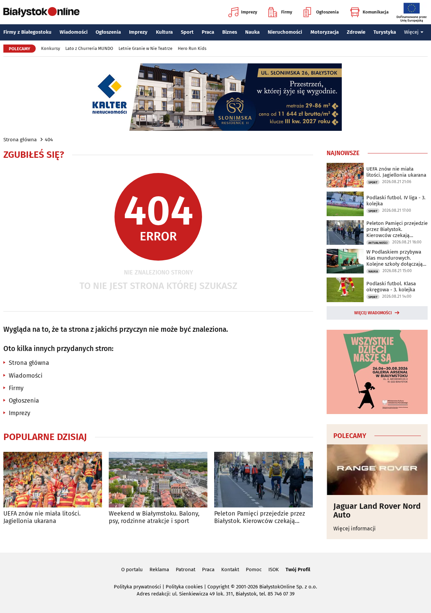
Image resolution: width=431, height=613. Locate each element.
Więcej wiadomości (373, 313)
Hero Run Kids (192, 48)
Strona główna (20, 140)
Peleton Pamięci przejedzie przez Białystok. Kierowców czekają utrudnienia (259, 517)
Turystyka (384, 32)
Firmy (286, 11)
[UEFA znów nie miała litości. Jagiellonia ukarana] (52, 479)
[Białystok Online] (41, 12)
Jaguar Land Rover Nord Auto (377, 511)
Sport (187, 32)
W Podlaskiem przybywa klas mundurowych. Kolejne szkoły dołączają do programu (394, 258)
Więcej (411, 32)
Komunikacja (376, 11)
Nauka (252, 32)
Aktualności (378, 242)
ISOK (273, 569)
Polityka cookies (184, 587)
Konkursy (50, 48)
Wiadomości (74, 32)
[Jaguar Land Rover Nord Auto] (377, 469)
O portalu (132, 569)
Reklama (159, 569)
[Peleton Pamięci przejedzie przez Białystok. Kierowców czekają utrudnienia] (263, 479)
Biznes (229, 32)
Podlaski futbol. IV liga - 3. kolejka (396, 201)
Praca (208, 32)
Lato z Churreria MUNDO (89, 48)
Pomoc (254, 569)
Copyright (218, 587)
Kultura (164, 32)
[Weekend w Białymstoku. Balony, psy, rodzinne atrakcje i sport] (158, 479)
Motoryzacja (324, 32)
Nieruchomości (285, 32)
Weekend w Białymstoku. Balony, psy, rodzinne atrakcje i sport (154, 517)
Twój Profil (298, 569)
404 (49, 140)
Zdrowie (356, 32)
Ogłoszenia (327, 11)
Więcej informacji (354, 528)
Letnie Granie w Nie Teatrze (145, 48)
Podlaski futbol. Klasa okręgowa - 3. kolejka (391, 287)
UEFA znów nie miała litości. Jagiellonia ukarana (41, 517)
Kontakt (230, 569)
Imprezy (249, 11)
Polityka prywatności (137, 587)
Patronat (185, 569)
